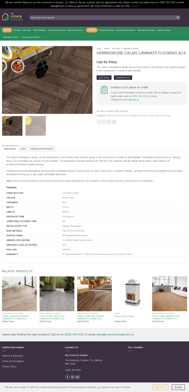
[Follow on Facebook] (67, 377)
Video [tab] (23, 148)
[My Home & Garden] (12, 17)
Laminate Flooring (130, 48)
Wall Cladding (39, 30)
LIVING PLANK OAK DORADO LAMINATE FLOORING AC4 (90, 317)
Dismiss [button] (134, 6)
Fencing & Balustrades (125, 30)
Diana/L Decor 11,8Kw (124, 316)
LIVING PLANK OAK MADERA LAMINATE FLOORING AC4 (15, 317)
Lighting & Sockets (10, 37)
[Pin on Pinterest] (114, 122)
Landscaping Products (30, 37)
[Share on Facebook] (99, 122)
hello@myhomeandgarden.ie (125, 99)
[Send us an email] (77, 377)
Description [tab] (10, 148)
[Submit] (178, 17)
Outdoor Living (163, 30)
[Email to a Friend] (109, 122)
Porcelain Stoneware (57, 30)
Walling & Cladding (146, 30)
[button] (5, 103)
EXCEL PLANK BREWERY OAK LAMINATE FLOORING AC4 (166, 317)
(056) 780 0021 (140, 96)
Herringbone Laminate (138, 116)
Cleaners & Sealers (74, 30)
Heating (16, 30)
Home (106, 48)
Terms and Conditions (13, 361)
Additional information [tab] (42, 148)
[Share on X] (104, 122)
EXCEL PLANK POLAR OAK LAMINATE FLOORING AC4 (52, 317)
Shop (99, 48)
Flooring (26, 30)
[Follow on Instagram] (72, 377)
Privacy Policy (9, 366)
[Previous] (7, 80)
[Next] (87, 80)
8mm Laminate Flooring (117, 116)
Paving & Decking (106, 30)
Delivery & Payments (12, 355)
